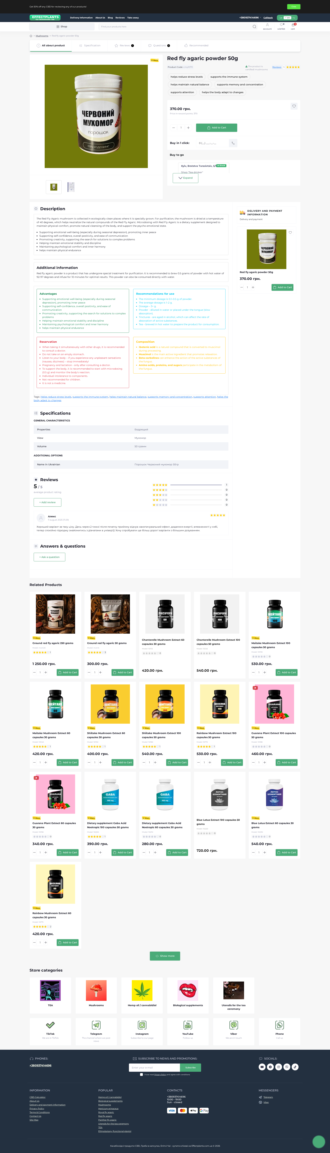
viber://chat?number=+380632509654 (286, 1066)
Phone (280, 1033)
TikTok (50, 1033)
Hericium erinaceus (108, 1108)
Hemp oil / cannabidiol (110, 1097)
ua (281, 17)
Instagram (142, 1033)
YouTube (187, 1033)
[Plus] (188, 127)
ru (294, 17)
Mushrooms (42, 35)
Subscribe (190, 1067)
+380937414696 (40, 1065)
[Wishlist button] (294, 106)
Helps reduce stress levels (56, 396)
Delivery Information (81, 17)
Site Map (34, 1120)
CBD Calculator (38, 1097)
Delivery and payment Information (264, 212)
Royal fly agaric (106, 1112)
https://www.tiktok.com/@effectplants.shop (295, 1066)
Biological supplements (110, 1101)
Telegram (96, 1033)
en (288, 17)
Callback (268, 17)
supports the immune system (90, 396)
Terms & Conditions (40, 1112)
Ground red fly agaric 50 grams (106, 643)
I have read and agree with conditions (167, 1074)
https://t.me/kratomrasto (270, 1066)
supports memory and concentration (170, 396)
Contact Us (35, 1116)
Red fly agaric (105, 1116)
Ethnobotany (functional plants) (114, 1131)
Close (294, 7)
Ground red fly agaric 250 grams (52, 643)
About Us (100, 17)
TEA (100, 1127)
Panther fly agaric (107, 1120)
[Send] (233, 143)
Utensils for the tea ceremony (113, 1123)
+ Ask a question (49, 557)
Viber (233, 1033)
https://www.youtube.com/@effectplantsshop (262, 1066)
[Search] (254, 26)
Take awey (133, 17)
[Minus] (173, 127)
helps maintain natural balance (127, 396)
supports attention (204, 396)
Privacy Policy (160, 1074)
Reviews (120, 17)
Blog (110, 17)
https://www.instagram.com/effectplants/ (278, 1066)
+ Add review (47, 502)
